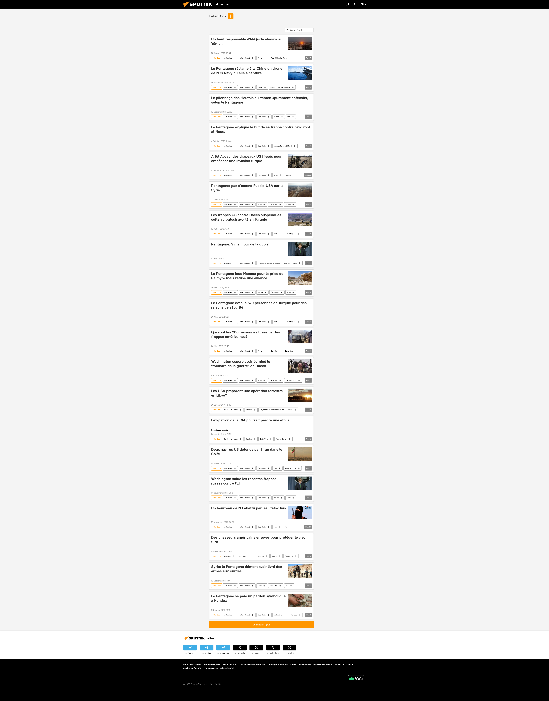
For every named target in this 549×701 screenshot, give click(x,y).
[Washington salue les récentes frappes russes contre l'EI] (300, 483)
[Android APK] (356, 678)
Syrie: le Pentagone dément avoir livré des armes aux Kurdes (246, 568)
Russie (288, 204)
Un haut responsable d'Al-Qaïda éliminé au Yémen (247, 41)
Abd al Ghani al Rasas (279, 58)
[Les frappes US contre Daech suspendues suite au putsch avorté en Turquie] (300, 219)
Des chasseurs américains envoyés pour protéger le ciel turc (258, 539)
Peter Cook (217, 16)
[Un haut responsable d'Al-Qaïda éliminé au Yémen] (300, 43)
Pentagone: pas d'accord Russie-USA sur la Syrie (247, 187)
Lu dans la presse (231, 410)
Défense (227, 556)
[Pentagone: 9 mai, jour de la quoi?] (300, 248)
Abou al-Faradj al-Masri (283, 146)
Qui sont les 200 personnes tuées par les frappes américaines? (245, 334)
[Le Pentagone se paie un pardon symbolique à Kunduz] (300, 600)
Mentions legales (212, 664)
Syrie (276, 175)
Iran (288, 117)
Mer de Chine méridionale (280, 87)
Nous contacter (230, 664)
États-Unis (262, 117)
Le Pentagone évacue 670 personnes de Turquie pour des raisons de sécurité (259, 305)
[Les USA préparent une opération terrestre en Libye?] (300, 395)
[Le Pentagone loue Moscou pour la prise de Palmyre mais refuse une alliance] (300, 278)
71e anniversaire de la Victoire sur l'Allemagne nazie (277, 263)
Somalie (274, 351)
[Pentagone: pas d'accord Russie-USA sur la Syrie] (300, 190)
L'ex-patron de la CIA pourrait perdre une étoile (250, 420)
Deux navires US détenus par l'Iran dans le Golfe (246, 451)
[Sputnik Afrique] (199, 8)
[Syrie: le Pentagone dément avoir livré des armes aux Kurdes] (300, 571)
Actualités (228, 58)
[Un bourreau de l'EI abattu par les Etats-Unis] (300, 512)
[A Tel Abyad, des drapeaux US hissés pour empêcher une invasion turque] (300, 161)
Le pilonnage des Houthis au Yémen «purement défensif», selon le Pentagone (259, 100)
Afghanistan (278, 615)
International (245, 58)
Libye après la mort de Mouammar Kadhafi (276, 410)
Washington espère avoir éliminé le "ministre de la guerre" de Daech (240, 363)
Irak (275, 527)
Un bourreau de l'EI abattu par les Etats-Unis (248, 508)
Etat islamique (291, 380)
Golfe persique (290, 468)
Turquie (288, 175)
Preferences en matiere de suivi (219, 668)
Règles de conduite (344, 664)
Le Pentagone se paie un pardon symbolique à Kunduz (248, 598)
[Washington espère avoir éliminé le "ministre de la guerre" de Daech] (300, 366)
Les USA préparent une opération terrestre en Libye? (247, 393)
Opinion (249, 410)
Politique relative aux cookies (282, 664)
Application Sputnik (192, 668)
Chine (260, 87)
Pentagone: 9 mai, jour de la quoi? (239, 244)
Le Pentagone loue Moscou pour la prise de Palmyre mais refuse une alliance (247, 275)
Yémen (260, 58)
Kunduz (294, 615)
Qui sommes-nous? (192, 664)
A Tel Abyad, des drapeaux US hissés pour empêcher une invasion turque (246, 158)
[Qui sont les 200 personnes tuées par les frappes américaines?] (300, 336)
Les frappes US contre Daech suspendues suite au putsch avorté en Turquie (246, 217)
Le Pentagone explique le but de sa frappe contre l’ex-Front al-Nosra (260, 129)
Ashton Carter (281, 439)
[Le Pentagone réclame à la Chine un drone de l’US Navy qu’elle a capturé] (300, 73)
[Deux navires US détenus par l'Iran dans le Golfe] (300, 454)
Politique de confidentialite (253, 664)
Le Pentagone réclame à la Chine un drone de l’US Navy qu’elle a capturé (246, 70)
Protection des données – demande (315, 664)
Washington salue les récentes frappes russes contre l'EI (244, 481)
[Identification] (348, 4)
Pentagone (291, 234)
